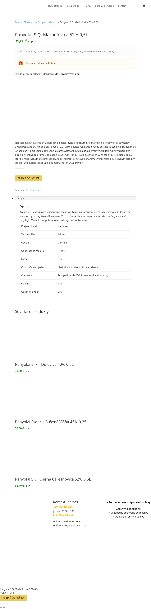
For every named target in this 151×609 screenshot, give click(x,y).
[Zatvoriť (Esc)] (10, 603)
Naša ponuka (72, 6)
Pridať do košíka (28, 178)
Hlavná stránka (54, 6)
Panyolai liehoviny (48, 22)
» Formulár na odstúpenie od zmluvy (128, 502)
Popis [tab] (21, 198)
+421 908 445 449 (62, 507)
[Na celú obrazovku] (4, 603)
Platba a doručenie (104, 6)
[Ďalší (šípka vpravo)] (4, 607)
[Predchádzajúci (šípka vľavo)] (1, 607)
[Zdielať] (7, 603)
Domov (19, 22)
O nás (88, 6)
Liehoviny (30, 22)
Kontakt (122, 6)
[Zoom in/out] (1, 603)
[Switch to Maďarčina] (131, 8)
